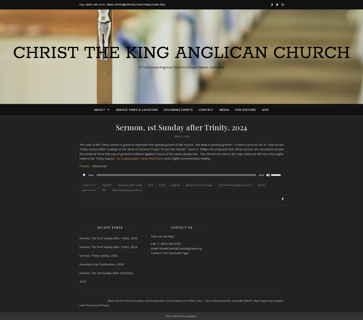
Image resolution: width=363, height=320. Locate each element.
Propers (84, 166)
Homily (261, 185)
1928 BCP (107, 185)
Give (265, 110)
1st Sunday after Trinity (130, 185)
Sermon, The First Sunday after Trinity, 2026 (108, 238)
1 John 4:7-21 (89, 185)
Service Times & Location (137, 110)
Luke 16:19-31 (89, 190)
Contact (206, 110)
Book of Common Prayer (199, 185)
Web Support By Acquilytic (269, 300)
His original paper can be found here (139, 158)
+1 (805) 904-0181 (169, 244)
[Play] (84, 175)
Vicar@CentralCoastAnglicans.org (180, 248)
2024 (150, 185)
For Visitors (245, 110)
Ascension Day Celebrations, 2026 (101, 264)
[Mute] (268, 175)
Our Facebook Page (175, 253)
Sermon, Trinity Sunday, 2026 (98, 255)
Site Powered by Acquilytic (181, 316)
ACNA (162, 185)
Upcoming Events (178, 110)
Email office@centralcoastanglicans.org (136, 4)
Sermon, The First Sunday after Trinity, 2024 (108, 247)
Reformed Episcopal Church (127, 190)
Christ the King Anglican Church (181, 53)
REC (104, 190)
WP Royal (103, 305)
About (99, 110)
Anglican (175, 185)
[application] (181, 175)
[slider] (276, 174)
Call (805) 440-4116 (92, 4)
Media (224, 110)
